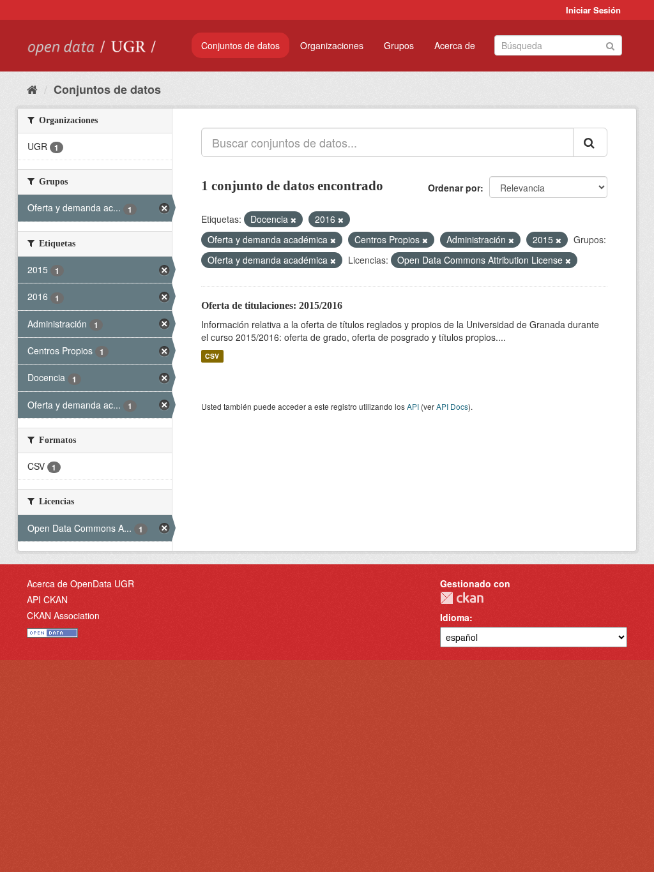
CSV (212, 356)
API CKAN (47, 599)
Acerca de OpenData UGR (80, 583)
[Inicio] (32, 88)
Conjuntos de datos (240, 45)
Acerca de (454, 45)
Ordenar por (454, 187)
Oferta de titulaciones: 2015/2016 (271, 305)
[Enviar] (610, 44)
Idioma (454, 617)
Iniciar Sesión (593, 10)
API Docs (452, 406)
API (413, 406)
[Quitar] (293, 219)
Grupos (399, 45)
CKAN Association (63, 615)
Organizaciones (331, 45)
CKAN (461, 598)
